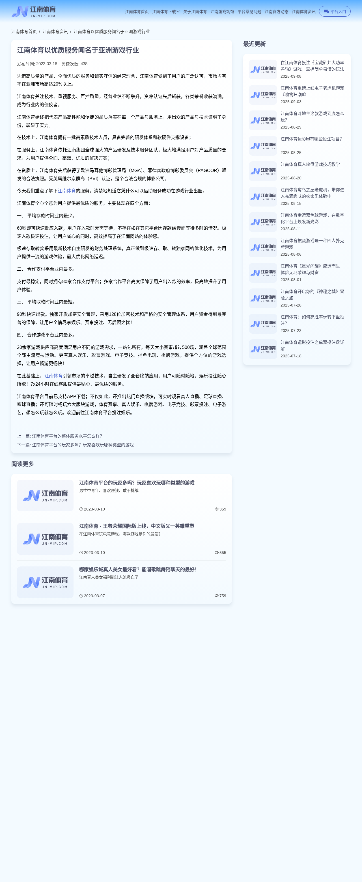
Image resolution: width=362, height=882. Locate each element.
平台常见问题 (249, 12)
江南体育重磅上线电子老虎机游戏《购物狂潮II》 (312, 91)
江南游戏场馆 (222, 12)
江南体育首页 (137, 12)
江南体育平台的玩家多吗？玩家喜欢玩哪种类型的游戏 (83, 444)
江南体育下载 (164, 12)
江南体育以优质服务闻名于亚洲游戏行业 (112, 31)
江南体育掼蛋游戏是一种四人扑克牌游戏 (312, 243)
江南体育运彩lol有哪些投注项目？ (312, 138)
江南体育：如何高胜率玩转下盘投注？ (312, 320)
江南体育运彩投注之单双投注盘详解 (312, 345)
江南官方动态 (276, 12)
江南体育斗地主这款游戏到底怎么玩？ (312, 116)
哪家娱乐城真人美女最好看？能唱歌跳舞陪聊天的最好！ (139, 569)
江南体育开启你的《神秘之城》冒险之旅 (312, 294)
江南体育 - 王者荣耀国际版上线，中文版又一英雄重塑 (136, 526)
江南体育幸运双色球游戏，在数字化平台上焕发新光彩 (312, 218)
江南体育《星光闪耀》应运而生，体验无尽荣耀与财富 (312, 269)
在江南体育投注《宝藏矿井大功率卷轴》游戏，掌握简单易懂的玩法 (312, 65)
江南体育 (67, 190)
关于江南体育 (195, 12)
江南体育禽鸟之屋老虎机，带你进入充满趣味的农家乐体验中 (312, 193)
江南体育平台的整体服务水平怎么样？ (68, 436)
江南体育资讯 (304, 12)
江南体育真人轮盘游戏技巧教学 (310, 164)
